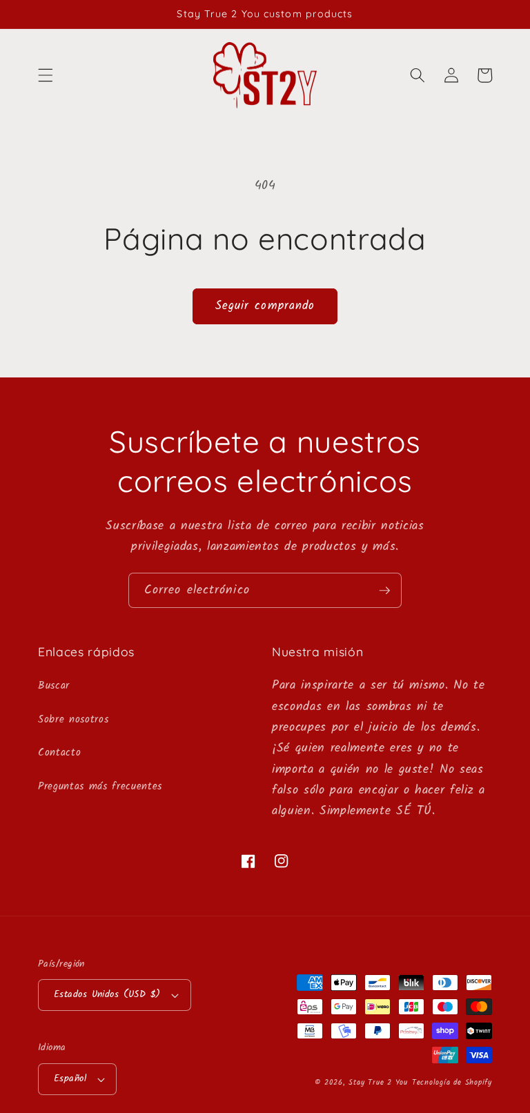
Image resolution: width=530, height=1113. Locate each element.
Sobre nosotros (73, 719)
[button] (45, 75)
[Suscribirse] (384, 591)
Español (70, 1079)
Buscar (54, 686)
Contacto (59, 753)
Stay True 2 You (378, 1082)
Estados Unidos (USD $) (107, 995)
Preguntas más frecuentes (100, 786)
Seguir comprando (265, 306)
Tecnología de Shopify (452, 1082)
